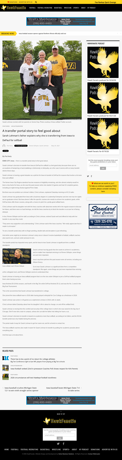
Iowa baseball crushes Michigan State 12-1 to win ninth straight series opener (20, 389)
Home (6, 449)
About (83, 8)
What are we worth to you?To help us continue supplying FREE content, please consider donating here (103, 187)
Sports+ (76, 8)
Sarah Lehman (44, 146)
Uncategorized (17, 126)
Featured (6, 126)
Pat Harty (10, 146)
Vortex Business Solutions (66, 454)
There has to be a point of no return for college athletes (38, 360)
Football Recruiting (45, 8)
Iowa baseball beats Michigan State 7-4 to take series (64, 389)
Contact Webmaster (94, 454)
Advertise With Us (25, 2)
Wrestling (67, 8)
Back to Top (61, 414)
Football (32, 8)
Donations (13, 2)
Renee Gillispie (34, 146)
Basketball (58, 8)
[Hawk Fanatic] (13, 9)
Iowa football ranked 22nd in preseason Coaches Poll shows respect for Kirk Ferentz (44, 369)
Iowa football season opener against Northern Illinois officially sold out (42, 33)
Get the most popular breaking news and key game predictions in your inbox (103, 161)
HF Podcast (91, 8)
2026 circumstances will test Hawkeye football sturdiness (33, 377)
